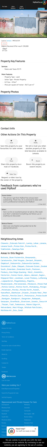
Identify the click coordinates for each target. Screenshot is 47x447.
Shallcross (27, 420)
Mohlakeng (34, 287)
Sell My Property (7, 397)
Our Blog (4, 359)
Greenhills (38, 272)
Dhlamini (38, 260)
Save (11, 143)
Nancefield (5, 292)
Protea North (30, 246)
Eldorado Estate (32, 266)
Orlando (25, 292)
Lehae (35, 243)
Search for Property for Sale (10, 393)
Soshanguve (5, 411)
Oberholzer (15, 292)
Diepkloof (5, 263)
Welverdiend (6, 307)
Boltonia (4, 257)
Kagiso (42, 275)
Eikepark (20, 266)
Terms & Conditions (8, 337)
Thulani (5, 304)
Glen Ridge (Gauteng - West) (21, 272)
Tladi (11, 304)
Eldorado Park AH (17, 243)
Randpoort (15, 298)
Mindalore (32, 284)
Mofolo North (22, 287)
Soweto (34, 301)
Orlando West (36, 292)
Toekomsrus (20, 304)
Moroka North (26, 289)
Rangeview (26, 298)
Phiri (45, 292)
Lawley (29, 243)
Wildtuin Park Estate (33, 307)
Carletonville (6, 260)
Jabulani (34, 275)
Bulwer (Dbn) (28, 417)
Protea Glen (19, 246)
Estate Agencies (6, 350)
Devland (29, 260)
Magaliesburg (20, 281)
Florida (4, 423)
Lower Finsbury (30, 278)
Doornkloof (5, 266)
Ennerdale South (24, 269)
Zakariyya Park (18, 249)
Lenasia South (6, 246)
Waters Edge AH (33, 304)
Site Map (4, 341)
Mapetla (30, 281)
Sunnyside (27, 411)
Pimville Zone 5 (16, 295)
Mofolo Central (8, 287)
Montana (27, 405)
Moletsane (6, 289)
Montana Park (6, 408)
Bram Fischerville (16, 257)
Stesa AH (43, 301)
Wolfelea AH (6, 310)
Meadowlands (7, 284)
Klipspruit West (7, 278)
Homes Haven (17, 275)
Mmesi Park (42, 284)
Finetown (36, 269)
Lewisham (19, 278)
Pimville (5, 295)
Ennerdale (11, 269)
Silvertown (25, 301)
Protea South (41, 295)
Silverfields (15, 301)
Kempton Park (28, 423)
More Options (13, 7)
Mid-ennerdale (20, 284)
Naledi (36, 289)
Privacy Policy (6, 332)
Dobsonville (15, 263)
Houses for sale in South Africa (11, 346)
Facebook (5, 372)
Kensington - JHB (29, 414)
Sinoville (27, 408)
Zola (15, 310)
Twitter (4, 367)
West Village (18, 307)
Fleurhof (4, 414)
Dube (14, 266)
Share (11, 161)
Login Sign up (21, 7)
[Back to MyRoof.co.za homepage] (35, 2)
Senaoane (5, 301)
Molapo (43, 287)
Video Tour (13, 174)
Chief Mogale (18, 260)
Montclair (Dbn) (6, 420)
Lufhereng (42, 278)
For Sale (4, 6)
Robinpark (36, 298)
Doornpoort (5, 405)
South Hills (5, 417)
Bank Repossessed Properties (11, 389)
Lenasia (9, 41)
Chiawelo (4, 243)
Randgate (6, 298)
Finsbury (4, 272)
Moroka (15, 289)
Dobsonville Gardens (30, 263)
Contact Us (5, 363)
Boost (38, 161)
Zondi (20, 310)
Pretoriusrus (29, 295)
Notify (35, 143)
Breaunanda (30, 257)
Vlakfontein (5, 249)
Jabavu (27, 275)
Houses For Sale (7, 328)
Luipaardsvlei (7, 281)
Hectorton (5, 275)
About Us (4, 354)
